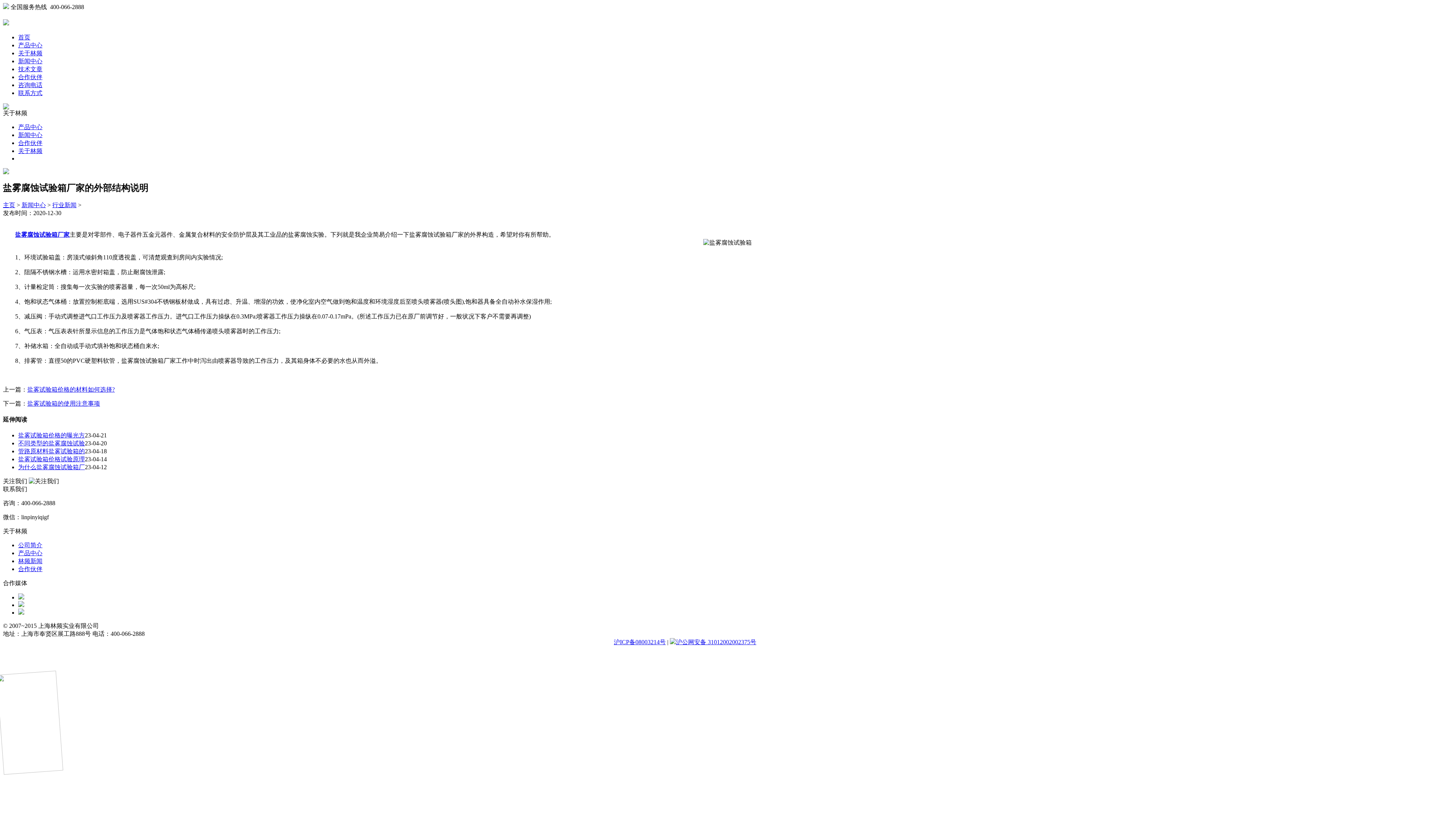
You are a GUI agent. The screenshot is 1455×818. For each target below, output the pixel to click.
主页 (9, 205)
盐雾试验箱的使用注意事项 (63, 403)
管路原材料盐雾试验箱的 (51, 451)
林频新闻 (30, 561)
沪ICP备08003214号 (640, 642)
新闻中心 (30, 61)
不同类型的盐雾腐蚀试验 (51, 443)
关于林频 (30, 53)
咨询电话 (30, 85)
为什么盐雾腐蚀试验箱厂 (51, 467)
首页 (24, 37)
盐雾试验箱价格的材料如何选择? (71, 389)
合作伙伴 (30, 77)
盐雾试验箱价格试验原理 (51, 459)
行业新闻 (64, 205)
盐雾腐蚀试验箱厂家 (42, 234)
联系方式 (30, 93)
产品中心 (30, 45)
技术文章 (30, 69)
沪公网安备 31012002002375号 (716, 642)
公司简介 (30, 545)
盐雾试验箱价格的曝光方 (51, 435)
